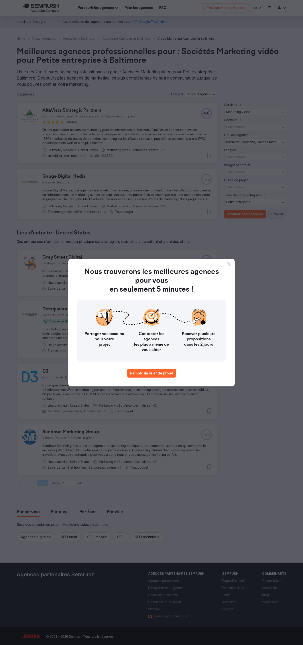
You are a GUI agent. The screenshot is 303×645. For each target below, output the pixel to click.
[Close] (229, 264)
